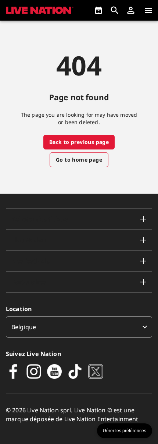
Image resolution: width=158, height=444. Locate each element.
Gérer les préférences (124, 430)
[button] (131, 10)
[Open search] (115, 10)
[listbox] (79, 327)
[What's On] (98, 10)
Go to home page (79, 159)
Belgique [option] (23, 327)
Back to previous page (79, 141)
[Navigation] (148, 10)
